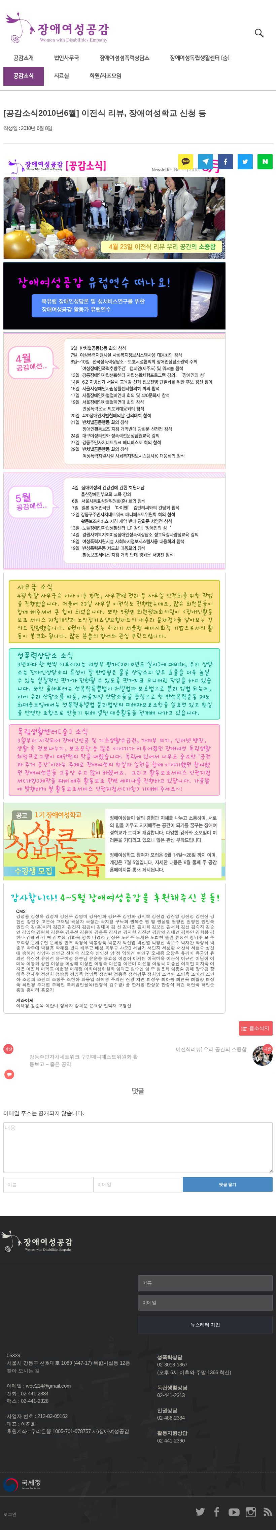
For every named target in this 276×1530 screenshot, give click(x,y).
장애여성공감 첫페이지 (57, 28)
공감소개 (23, 58)
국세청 (37, 1484)
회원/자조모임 (106, 76)
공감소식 (23, 76)
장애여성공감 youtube (234, 1511)
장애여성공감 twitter (200, 1511)
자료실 (61, 76)
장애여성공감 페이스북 (217, 1511)
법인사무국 (66, 58)
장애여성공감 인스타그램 (250, 1511)
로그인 (9, 1514)
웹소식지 (259, 1028)
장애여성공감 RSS (267, 1511)
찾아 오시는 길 (23, 1370)
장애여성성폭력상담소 (124, 58)
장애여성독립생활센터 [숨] (200, 58)
